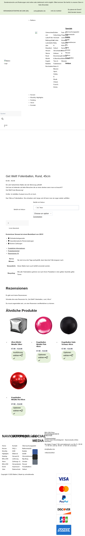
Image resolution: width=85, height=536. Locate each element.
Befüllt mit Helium (19, 209)
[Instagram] (35, 457)
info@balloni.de (50, 449)
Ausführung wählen (18, 353)
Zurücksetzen (37, 217)
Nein (41, 207)
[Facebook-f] (35, 451)
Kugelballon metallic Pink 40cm (41, 344)
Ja (38, 207)
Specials (68, 28)
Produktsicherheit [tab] (13, 251)
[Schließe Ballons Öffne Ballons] (33, 23)
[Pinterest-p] (35, 462)
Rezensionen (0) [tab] (13, 253)
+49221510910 (50, 453)
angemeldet (16, 303)
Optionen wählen (42, 356)
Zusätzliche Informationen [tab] (16, 248)
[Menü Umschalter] (31, 17)
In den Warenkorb (14, 228)
